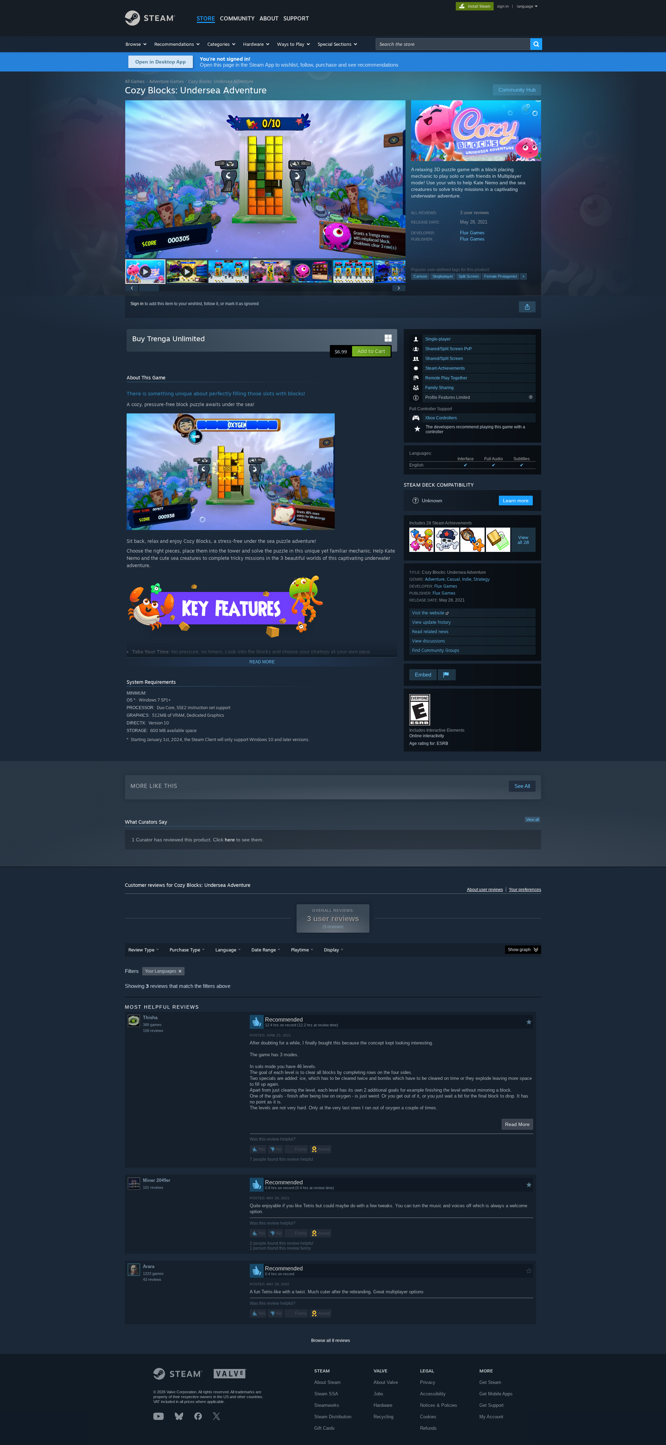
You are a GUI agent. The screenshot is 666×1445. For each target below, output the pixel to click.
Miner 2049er (156, 1180)
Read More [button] (517, 1124)
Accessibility (433, 1393)
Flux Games (472, 232)
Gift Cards (324, 1428)
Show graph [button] (519, 949)
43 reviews (152, 1279)
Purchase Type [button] (185, 949)
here (230, 839)
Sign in (137, 303)
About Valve (386, 1382)
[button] (136, 44)
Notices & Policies (438, 1405)
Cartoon (420, 276)
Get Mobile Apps (496, 1393)
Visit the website (429, 612)
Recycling (383, 1416)
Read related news (430, 631)
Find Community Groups (435, 650)
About (269, 18)
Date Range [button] (263, 949)
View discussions (428, 641)
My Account (491, 1416)
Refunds (428, 1428)
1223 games (153, 1273)
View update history (431, 622)
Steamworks (326, 1405)
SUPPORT (296, 18)
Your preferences (525, 889)
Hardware (383, 1405)
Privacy (427, 1382)
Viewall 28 (523, 540)
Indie (466, 579)
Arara (148, 1266)
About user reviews (485, 889)
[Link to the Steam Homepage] (150, 24)
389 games (152, 1025)
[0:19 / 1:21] (265, 179)
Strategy (481, 579)
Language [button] (225, 949)
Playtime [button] (300, 949)
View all (532, 819)
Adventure (435, 579)
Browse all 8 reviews (330, 1340)
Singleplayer (443, 276)
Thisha (150, 1017)
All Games (135, 81)
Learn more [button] (516, 500)
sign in (503, 6)
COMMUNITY (237, 18)
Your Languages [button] (160, 971)
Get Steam (490, 1382)
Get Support (491, 1405)
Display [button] (331, 949)
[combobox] (453, 44)
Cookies (428, 1416)
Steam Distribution (332, 1416)
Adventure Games (166, 81)
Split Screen (469, 276)
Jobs (378, 1393)
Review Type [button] (141, 949)
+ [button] (523, 276)
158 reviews (153, 1030)
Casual (453, 579)
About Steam (327, 1382)
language (525, 6)
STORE (206, 18)
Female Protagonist (500, 276)
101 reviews (153, 1187)
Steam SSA (326, 1393)
